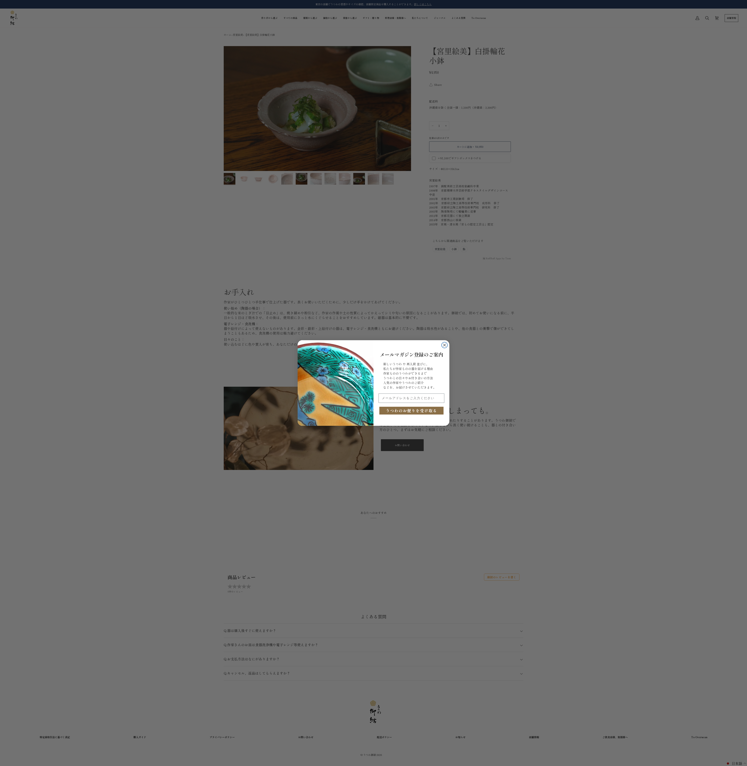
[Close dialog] (444, 345)
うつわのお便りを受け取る (411, 410)
